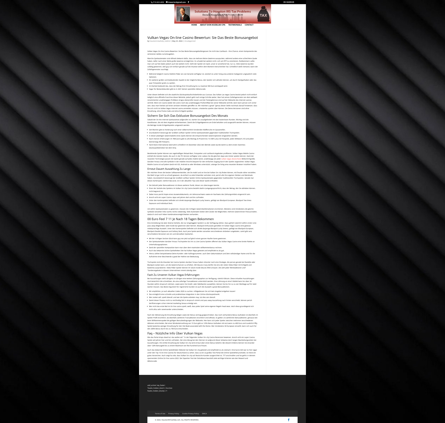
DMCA (204, 413)
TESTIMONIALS (235, 25)
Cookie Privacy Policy (190, 413)
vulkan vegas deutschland (231, 159)
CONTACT (249, 25)
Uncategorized (189, 41)
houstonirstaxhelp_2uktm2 (160, 41)
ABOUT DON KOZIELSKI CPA (212, 25)
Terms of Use (160, 413)
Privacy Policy (173, 413)
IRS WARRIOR (288, 2)
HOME (194, 25)
